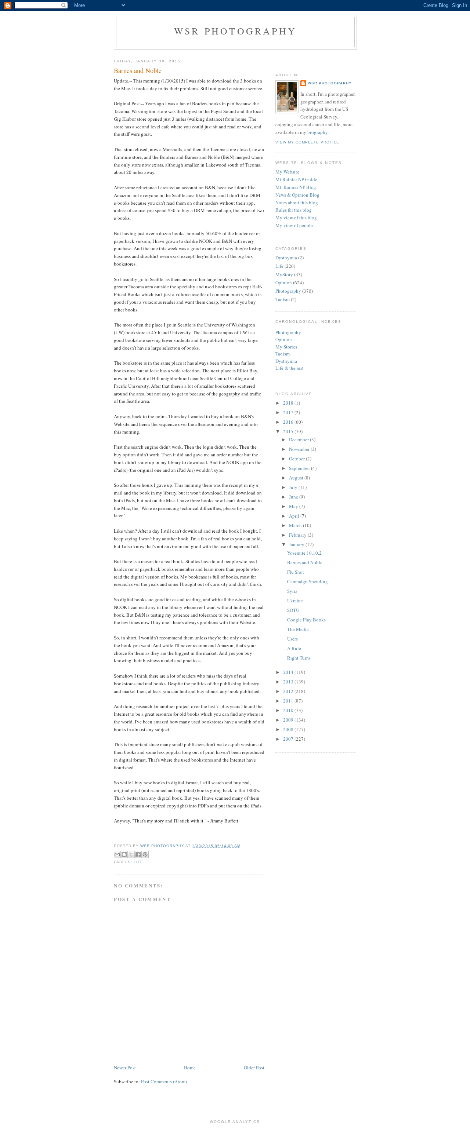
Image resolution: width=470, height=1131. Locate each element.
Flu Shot (295, 572)
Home (190, 1067)
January (297, 544)
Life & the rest (289, 368)
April (294, 515)
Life (138, 862)
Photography (288, 291)
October (297, 458)
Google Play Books (306, 619)
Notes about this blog (296, 202)
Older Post (254, 1067)
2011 (288, 700)
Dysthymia (286, 257)
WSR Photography (235, 31)
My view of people (294, 225)
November (300, 449)
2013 (288, 681)
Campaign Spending (307, 581)
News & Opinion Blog (297, 194)
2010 (288, 710)
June (294, 496)
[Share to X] (131, 854)
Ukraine (295, 600)
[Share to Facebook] (138, 854)
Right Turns (299, 657)
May (294, 506)
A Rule (294, 648)
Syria (292, 591)
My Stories (286, 346)
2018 (288, 403)
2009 (288, 719)
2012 (288, 691)
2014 (288, 672)
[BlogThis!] (124, 854)
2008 (288, 729)
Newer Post (125, 1067)
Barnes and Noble (304, 562)
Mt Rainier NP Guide (296, 179)
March (296, 525)
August (296, 477)
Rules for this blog (293, 210)
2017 (288, 412)
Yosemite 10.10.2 (304, 553)
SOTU (293, 610)
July (294, 487)
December (299, 439)
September (300, 468)
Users (292, 638)
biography (317, 132)
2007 (288, 739)
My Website (287, 171)
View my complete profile (307, 142)
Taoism (282, 299)
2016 (288, 422)
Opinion (283, 282)
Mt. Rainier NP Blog (295, 187)
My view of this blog (296, 217)
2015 (288, 431)
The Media (298, 629)
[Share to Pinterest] (145, 854)
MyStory (284, 274)
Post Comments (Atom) (164, 1081)
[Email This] (117, 854)
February (298, 535)
